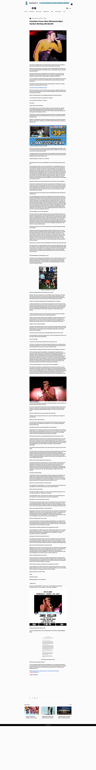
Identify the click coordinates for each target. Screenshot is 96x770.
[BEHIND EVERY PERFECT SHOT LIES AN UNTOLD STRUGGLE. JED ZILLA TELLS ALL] (48, 711)
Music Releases (31, 11)
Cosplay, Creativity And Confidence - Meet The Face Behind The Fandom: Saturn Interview (31, 717)
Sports (52, 11)
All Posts (25, 11)
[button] (72, 4)
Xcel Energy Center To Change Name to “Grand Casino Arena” (64, 717)
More (64, 11)
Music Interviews (38, 11)
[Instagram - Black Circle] (35, 8)
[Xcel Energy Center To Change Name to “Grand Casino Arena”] (64, 711)
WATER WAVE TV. (33, 3)
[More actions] (65, 18)
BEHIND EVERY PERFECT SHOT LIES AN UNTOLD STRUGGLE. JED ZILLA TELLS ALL (48, 717)
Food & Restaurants (58, 11)
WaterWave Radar (46, 11)
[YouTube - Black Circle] (33, 8)
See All (70, 704)
